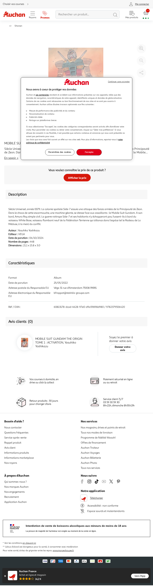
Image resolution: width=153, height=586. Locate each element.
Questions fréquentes (16, 432)
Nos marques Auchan (16, 486)
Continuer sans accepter (119, 81)
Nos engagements (14, 491)
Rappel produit (12, 442)
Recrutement (11, 496)
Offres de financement (93, 442)
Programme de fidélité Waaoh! (98, 437)
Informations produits (16, 452)
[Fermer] (5, 576)
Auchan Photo (89, 462)
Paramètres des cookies (59, 152)
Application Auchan (15, 502)
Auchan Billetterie (91, 457)
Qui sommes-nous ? (15, 481)
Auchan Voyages (90, 452)
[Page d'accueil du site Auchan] (14, 14)
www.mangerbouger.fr (63, 550)
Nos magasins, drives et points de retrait (103, 427)
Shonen (18, 25)
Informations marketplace (19, 457)
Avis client (9, 447)
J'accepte (89, 152)
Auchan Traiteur (90, 447)
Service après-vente (15, 437)
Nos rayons (10, 462)
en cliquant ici (29, 543)
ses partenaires (42, 94)
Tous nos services (90, 468)
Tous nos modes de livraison (97, 432)
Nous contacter (13, 427)
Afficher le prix (77, 177)
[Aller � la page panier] (145, 14)
